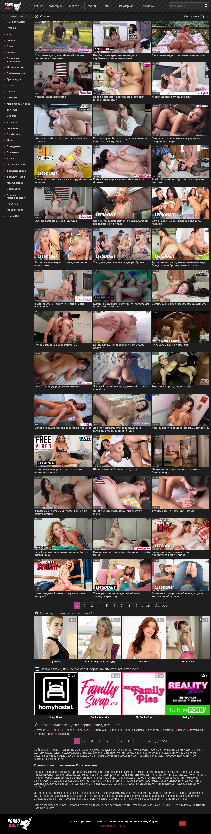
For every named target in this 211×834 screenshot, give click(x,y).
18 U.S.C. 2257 (107, 826)
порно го (116, 730)
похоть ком (196, 730)
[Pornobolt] (13, 6)
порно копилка (135, 730)
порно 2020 (85, 730)
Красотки (12, 128)
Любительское (16, 73)
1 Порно (54, 730)
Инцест (11, 34)
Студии (91, 6)
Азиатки (11, 91)
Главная (38, 6)
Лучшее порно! (16, 21)
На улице (12, 203)
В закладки (147, 6)
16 (148, 605)
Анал (10, 85)
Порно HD (13, 216)
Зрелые (11, 40)
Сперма (11, 115)
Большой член (16, 176)
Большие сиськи (17, 170)
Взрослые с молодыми (14, 59)
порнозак (168, 730)
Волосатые (13, 188)
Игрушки (12, 122)
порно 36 (101, 730)
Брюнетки (13, 152)
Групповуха (14, 79)
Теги (106, 6)
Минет (10, 140)
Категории (55, 6)
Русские (11, 27)
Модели (74, 6)
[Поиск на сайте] (207, 5)
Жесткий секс (15, 209)
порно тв (153, 730)
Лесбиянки (13, 134)
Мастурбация (15, 182)
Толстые (12, 109)
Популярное (125, 6)
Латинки (12, 97)
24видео (69, 730)
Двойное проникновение (16, 196)
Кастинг (11, 52)
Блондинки (14, 146)
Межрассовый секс (18, 103)
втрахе (41, 730)
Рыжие (11, 158)
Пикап (10, 46)
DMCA (122, 826)
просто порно (45, 733)
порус (181, 730)
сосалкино (64, 733)
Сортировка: (192, 16)
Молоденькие (15, 67)
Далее (160, 605)
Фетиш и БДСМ (16, 164)
